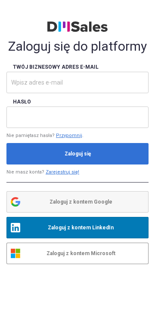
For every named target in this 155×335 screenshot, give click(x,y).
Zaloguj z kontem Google (81, 202)
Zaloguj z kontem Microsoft (80, 253)
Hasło (22, 102)
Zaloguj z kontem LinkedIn (81, 228)
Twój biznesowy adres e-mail (56, 67)
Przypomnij (69, 135)
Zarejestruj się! (62, 172)
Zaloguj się (78, 154)
